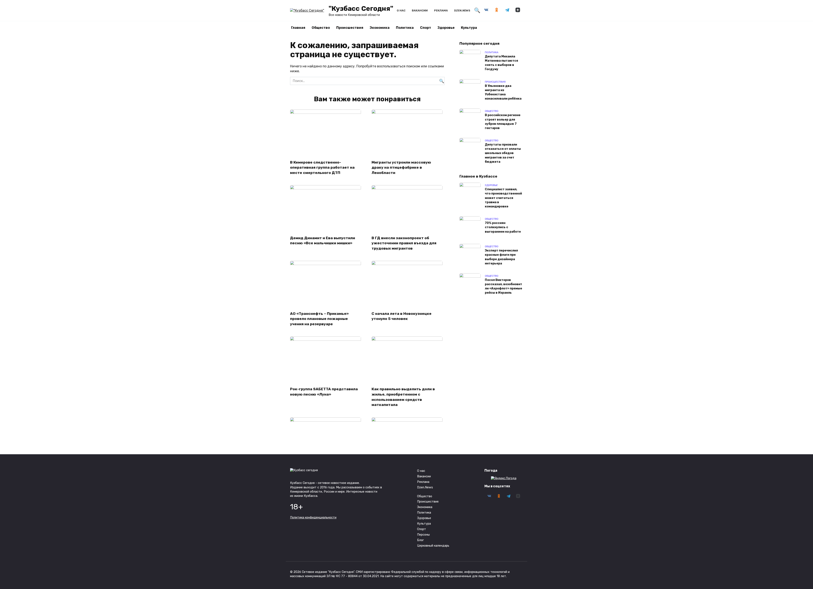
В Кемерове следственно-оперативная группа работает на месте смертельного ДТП (322, 167)
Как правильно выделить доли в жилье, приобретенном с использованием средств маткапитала (403, 397)
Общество (321, 28)
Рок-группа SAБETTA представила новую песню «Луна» (324, 391)
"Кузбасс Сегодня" (361, 8)
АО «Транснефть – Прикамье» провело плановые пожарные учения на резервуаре (319, 318)
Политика (405, 28)
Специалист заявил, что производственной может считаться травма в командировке (503, 198)
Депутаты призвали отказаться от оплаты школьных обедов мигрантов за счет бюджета (503, 153)
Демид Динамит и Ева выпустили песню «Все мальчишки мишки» (322, 240)
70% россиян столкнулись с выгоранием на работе (503, 227)
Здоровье (446, 28)
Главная (298, 28)
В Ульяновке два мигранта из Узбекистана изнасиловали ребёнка (503, 92)
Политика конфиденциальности (313, 517)
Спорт (425, 28)
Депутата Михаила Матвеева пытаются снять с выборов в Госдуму (501, 63)
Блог (420, 540)
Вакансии (420, 10)
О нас (401, 10)
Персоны (423, 534)
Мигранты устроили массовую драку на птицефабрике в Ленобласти (401, 167)
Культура (469, 28)
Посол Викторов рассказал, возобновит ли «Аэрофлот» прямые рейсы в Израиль (503, 286)
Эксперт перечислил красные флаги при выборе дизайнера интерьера (501, 257)
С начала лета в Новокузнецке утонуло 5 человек (401, 316)
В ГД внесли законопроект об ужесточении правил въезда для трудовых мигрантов (404, 243)
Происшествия (349, 28)
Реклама (441, 10)
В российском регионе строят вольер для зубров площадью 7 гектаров (502, 122)
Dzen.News (462, 10)
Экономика (380, 28)
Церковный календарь (433, 545)
